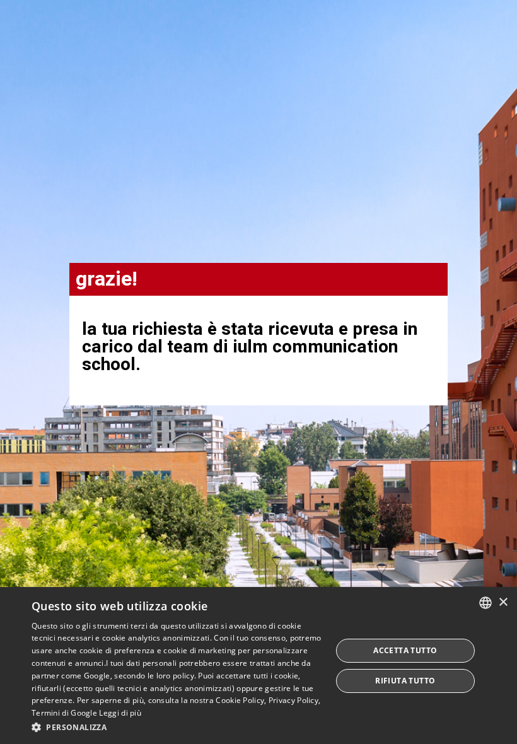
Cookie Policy (240, 700)
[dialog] (258, 665)
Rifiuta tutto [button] (405, 680)
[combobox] (485, 602)
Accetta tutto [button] (405, 650)
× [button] (503, 602)
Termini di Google (64, 712)
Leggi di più (120, 712)
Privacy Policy (293, 700)
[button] (177, 727)
